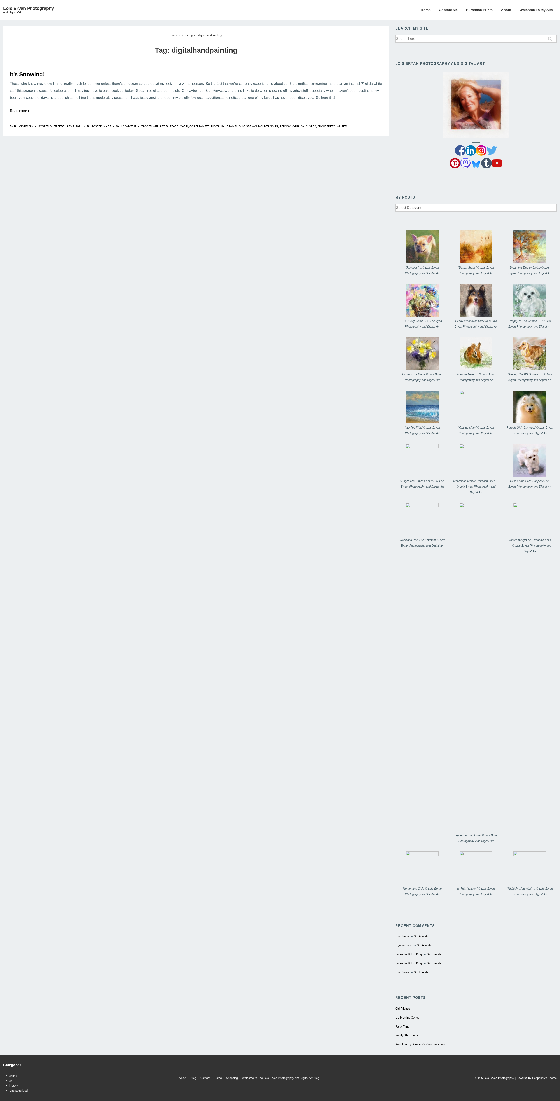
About (506, 10)
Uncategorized (18, 1090)
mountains (266, 126)
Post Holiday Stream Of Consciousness (420, 1044)
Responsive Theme (544, 1078)
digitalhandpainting (226, 126)
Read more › (19, 111)
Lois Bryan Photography (28, 8)
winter (342, 126)
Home (425, 10)
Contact (205, 1078)
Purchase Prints (479, 10)
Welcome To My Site (536, 10)
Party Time (402, 1026)
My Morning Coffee (407, 1017)
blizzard (172, 126)
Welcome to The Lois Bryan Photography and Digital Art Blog (280, 1078)
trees (331, 126)
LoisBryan (249, 126)
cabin (184, 126)
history (13, 1085)
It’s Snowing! (27, 74)
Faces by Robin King (408, 954)
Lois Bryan (402, 936)
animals (14, 1075)
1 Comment (128, 126)
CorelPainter (199, 126)
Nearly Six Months (407, 1035)
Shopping (232, 1078)
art (108, 126)
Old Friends (421, 936)
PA (276, 126)
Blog (193, 1078)
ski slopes (308, 126)
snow (321, 126)
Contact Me (448, 10)
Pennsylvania (289, 126)
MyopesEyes (403, 945)
